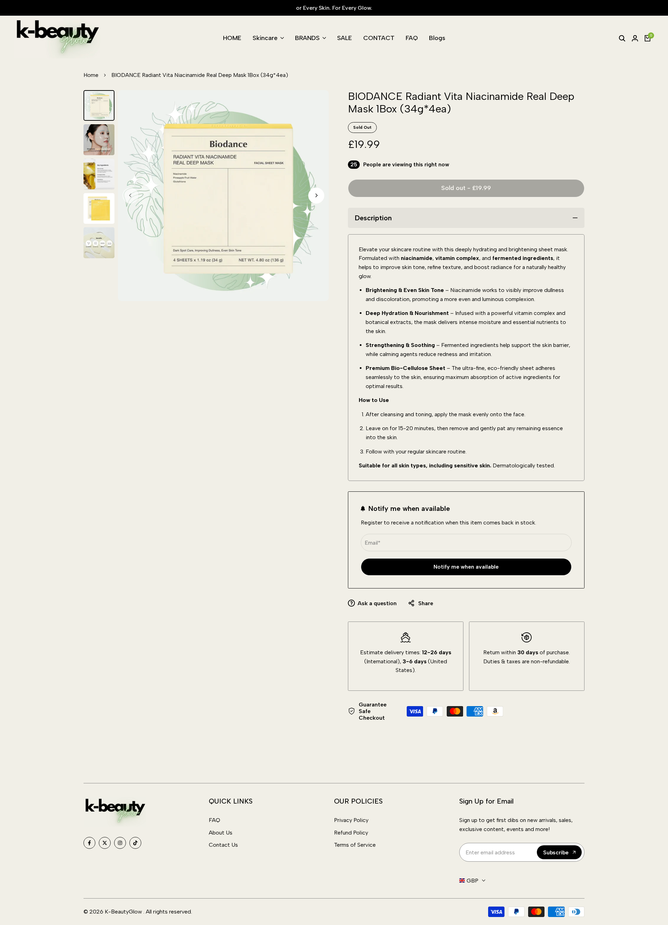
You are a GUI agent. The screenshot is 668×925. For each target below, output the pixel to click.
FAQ (214, 820)
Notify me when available (466, 566)
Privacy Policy (351, 820)
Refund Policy (351, 832)
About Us (220, 832)
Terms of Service (355, 844)
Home (91, 75)
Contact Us (223, 844)
